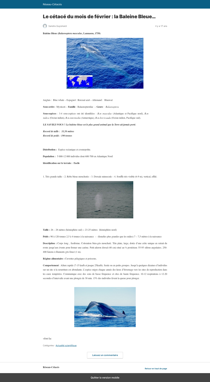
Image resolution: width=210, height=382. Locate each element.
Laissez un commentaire (105, 355)
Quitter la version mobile (105, 377)
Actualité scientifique (66, 345)
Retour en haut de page (156, 368)
